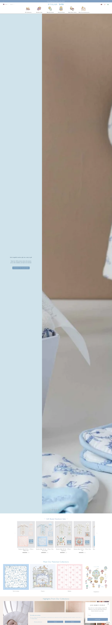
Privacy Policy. (34, 618)
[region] (56, 263)
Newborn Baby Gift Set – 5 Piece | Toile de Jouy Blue (44, 549)
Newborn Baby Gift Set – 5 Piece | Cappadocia (63, 549)
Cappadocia (96, 591)
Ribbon (69, 591)
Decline (72, 621)
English (11, 4)
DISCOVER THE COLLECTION (21, 267)
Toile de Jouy (16, 591)
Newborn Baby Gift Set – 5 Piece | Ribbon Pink (26, 549)
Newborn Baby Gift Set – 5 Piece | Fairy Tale (82, 549)
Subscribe (97, 619)
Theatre (43, 591)
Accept (55, 621)
